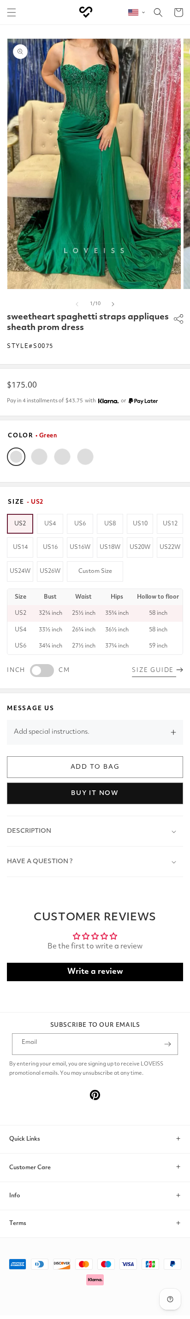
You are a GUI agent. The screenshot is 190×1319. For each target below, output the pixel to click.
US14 (20, 547)
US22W (170, 547)
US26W (50, 571)
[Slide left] (77, 304)
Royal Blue (62, 457)
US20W (140, 547)
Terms (17, 1223)
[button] (11, 12)
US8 (110, 524)
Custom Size (95, 571)
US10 (140, 524)
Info (14, 1196)
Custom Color (85, 457)
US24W (20, 571)
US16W (80, 547)
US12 (170, 524)
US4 (50, 524)
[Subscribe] (167, 1044)
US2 (20, 524)
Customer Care (30, 1168)
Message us (30, 709)
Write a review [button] (95, 972)
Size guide (154, 670)
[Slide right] (113, 304)
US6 (80, 524)
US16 (50, 547)
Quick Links (24, 1139)
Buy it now (95, 793)
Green (16, 457)
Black (39, 457)
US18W (110, 547)
